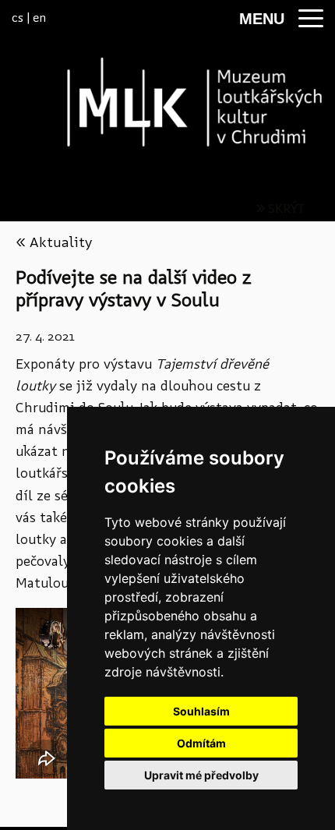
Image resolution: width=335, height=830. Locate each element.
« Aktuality (54, 242)
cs (17, 17)
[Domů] (167, 102)
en (39, 17)
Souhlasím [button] (201, 711)
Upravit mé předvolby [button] (201, 775)
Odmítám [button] (201, 743)
